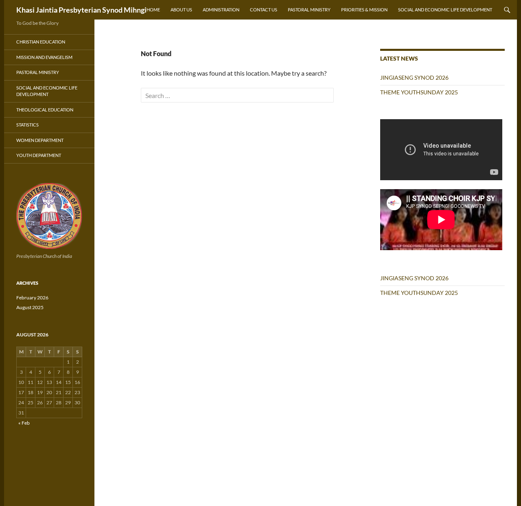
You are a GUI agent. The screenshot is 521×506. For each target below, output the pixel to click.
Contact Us (263, 9)
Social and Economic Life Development (445, 9)
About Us (181, 9)
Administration (221, 9)
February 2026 (32, 297)
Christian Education (40, 41)
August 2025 (30, 307)
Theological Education (44, 109)
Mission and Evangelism (44, 57)
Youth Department (38, 155)
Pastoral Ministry (309, 9)
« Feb (24, 423)
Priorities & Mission (364, 9)
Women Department (39, 140)
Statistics (27, 124)
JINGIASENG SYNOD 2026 (414, 77)
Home (153, 9)
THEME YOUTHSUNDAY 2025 (419, 92)
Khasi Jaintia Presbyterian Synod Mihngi (81, 9)
